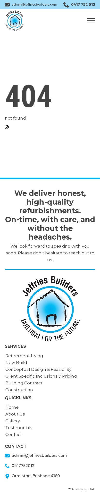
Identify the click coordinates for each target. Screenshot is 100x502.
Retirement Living (24, 355)
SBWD (91, 489)
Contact (13, 434)
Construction (19, 389)
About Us (15, 414)
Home (12, 407)
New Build (16, 362)
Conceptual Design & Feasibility (38, 369)
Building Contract (23, 383)
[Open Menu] (91, 21)
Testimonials (19, 427)
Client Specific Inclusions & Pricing (41, 376)
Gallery (12, 420)
